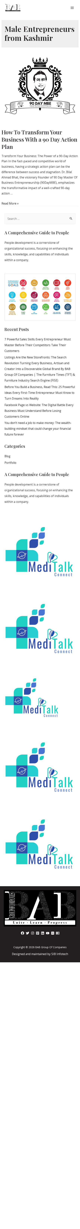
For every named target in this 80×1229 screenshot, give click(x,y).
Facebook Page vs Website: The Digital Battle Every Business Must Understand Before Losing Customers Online (38, 411)
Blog (7, 456)
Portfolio (10, 463)
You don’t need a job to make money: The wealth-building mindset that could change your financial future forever (37, 428)
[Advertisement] (39, 1056)
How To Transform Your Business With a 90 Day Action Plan (39, 139)
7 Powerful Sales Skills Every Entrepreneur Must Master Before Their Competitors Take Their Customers (37, 345)
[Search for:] (40, 219)
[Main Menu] (72, 8)
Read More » (10, 203)
